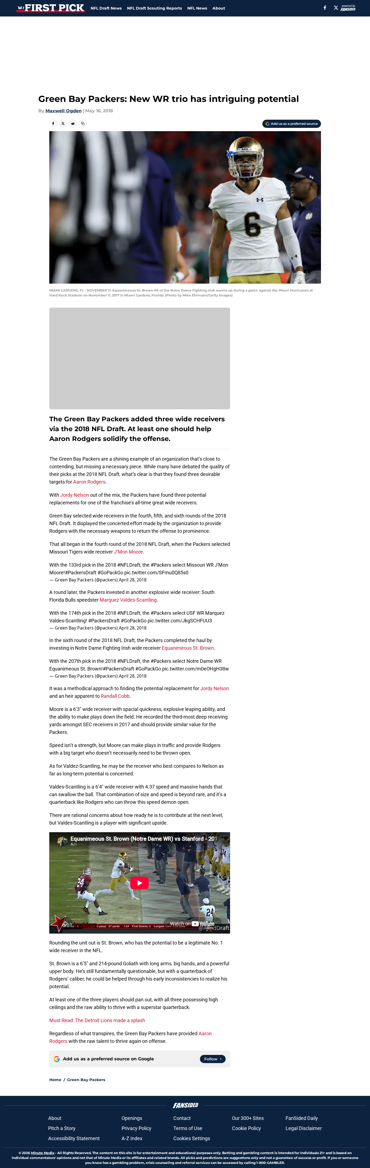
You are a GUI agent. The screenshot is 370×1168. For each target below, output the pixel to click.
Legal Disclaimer (304, 1128)
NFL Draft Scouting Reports (154, 8)
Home (55, 1079)
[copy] (83, 123)
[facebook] (325, 7)
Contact (182, 1118)
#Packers (161, 565)
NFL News (197, 8)
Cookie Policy (246, 1128)
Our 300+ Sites (248, 1118)
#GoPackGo (110, 572)
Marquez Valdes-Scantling (128, 600)
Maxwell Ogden (63, 110)
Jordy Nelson (74, 495)
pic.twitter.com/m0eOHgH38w (195, 669)
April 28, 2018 (133, 580)
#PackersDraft (80, 572)
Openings (132, 1118)
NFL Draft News (106, 8)
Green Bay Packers (86, 1079)
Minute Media (42, 1153)
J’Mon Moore (128, 552)
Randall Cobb (115, 696)
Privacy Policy (136, 1128)
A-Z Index (132, 1138)
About (219, 8)
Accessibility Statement (74, 1138)
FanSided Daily (302, 1118)
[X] (336, 7)
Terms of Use (187, 1128)
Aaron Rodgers (89, 482)
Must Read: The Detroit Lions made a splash (97, 1020)
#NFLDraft (128, 565)
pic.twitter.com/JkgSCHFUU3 (180, 620)
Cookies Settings (191, 1138)
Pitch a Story (62, 1128)
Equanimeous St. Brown (188, 648)
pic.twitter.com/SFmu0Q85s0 (156, 572)
